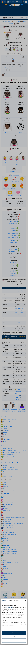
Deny (14, 640)
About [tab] (24, 600)
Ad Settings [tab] (17, 600)
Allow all (14, 632)
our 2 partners (9, 607)
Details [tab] (10, 600)
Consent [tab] (4, 600)
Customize (13, 636)
